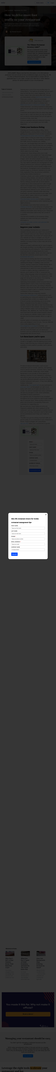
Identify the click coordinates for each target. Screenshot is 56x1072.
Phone (13, 536)
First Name (14, 525)
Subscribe (14, 554)
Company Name (15, 547)
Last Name (14, 531)
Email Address (16, 541)
